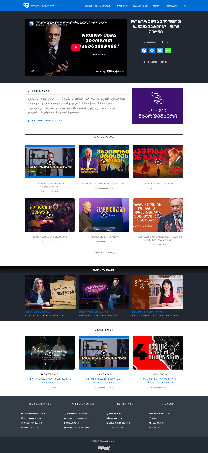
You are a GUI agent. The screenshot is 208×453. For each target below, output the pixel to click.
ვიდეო (156, 6)
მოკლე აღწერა (40, 91)
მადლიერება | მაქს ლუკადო (103, 237)
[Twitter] (160, 50)
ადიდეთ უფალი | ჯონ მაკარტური (50, 237)
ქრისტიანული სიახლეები (98, 6)
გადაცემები (171, 6)
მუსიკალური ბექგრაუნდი (94, 312)
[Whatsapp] (168, 50)
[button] (156, 62)
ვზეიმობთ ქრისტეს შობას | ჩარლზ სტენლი (104, 184)
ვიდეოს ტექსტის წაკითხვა (47, 121)
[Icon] (50, 162)
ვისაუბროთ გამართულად (147, 312)
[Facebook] (144, 50)
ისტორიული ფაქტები (37, 312)
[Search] (185, 5)
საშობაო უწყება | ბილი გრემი (158, 184)
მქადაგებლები (140, 6)
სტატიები (122, 6)
